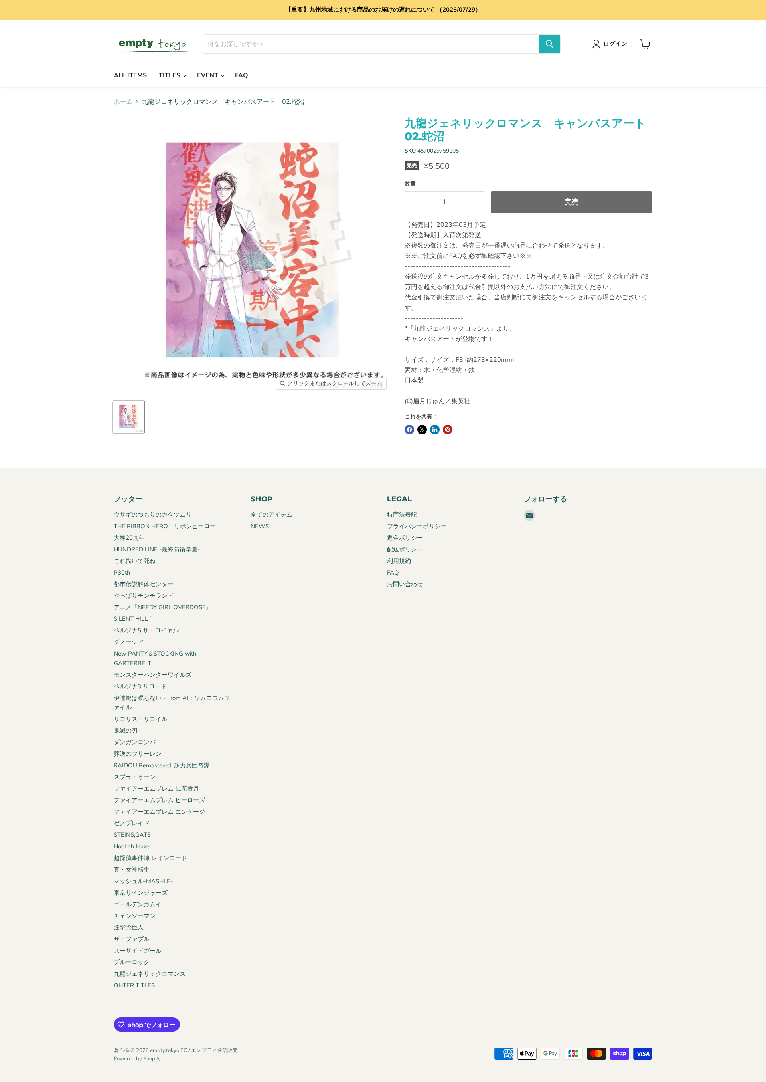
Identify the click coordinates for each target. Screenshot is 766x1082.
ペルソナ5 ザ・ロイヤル (146, 630)
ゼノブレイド (132, 823)
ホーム (123, 101)
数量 (410, 184)
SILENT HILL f (132, 619)
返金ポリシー (405, 538)
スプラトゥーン (135, 777)
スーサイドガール (138, 951)
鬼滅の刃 (126, 731)
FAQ (241, 75)
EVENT (208, 75)
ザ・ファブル (132, 939)
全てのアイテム (271, 515)
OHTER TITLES (134, 985)
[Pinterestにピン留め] (447, 429)
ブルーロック (132, 962)
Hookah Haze (132, 846)
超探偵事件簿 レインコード (150, 858)
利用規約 (399, 561)
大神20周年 (129, 538)
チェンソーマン (135, 916)
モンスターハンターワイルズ (153, 675)
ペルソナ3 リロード (140, 686)
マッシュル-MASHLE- (143, 881)
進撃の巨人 (129, 927)
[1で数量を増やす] (474, 202)
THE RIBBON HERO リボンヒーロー (165, 526)
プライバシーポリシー (417, 526)
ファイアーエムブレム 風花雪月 (156, 789)
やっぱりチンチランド (144, 596)
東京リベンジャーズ (141, 893)
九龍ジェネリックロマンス (150, 974)
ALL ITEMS (130, 75)
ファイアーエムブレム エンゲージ (159, 812)
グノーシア (129, 642)
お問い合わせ (405, 584)
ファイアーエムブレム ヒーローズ (159, 800)
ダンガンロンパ (135, 742)
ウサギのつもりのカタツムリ (153, 515)
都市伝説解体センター (144, 584)
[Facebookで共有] (409, 429)
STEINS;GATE (132, 835)
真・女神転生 (132, 870)
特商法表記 (402, 515)
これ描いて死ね (135, 561)
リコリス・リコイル (141, 719)
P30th (122, 573)
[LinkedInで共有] (435, 429)
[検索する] (549, 44)
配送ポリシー (405, 549)
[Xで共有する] (422, 429)
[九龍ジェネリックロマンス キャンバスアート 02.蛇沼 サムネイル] (128, 417)
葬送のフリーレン (138, 754)
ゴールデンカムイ (138, 904)
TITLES (170, 75)
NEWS (260, 526)
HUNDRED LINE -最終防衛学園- (157, 549)
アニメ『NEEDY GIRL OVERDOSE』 (163, 607)
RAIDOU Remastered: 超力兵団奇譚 (162, 765)
